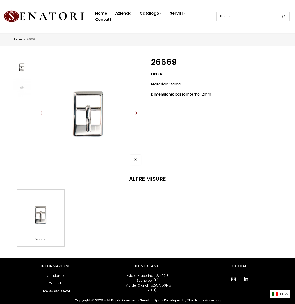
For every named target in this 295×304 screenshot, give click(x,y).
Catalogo (149, 13)
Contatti (103, 19)
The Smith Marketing (204, 300)
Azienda (123, 13)
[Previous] (41, 113)
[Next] (136, 113)
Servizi (176, 13)
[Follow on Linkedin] (246, 279)
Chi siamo (55, 275)
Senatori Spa (150, 300)
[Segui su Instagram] (233, 279)
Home (101, 13)
